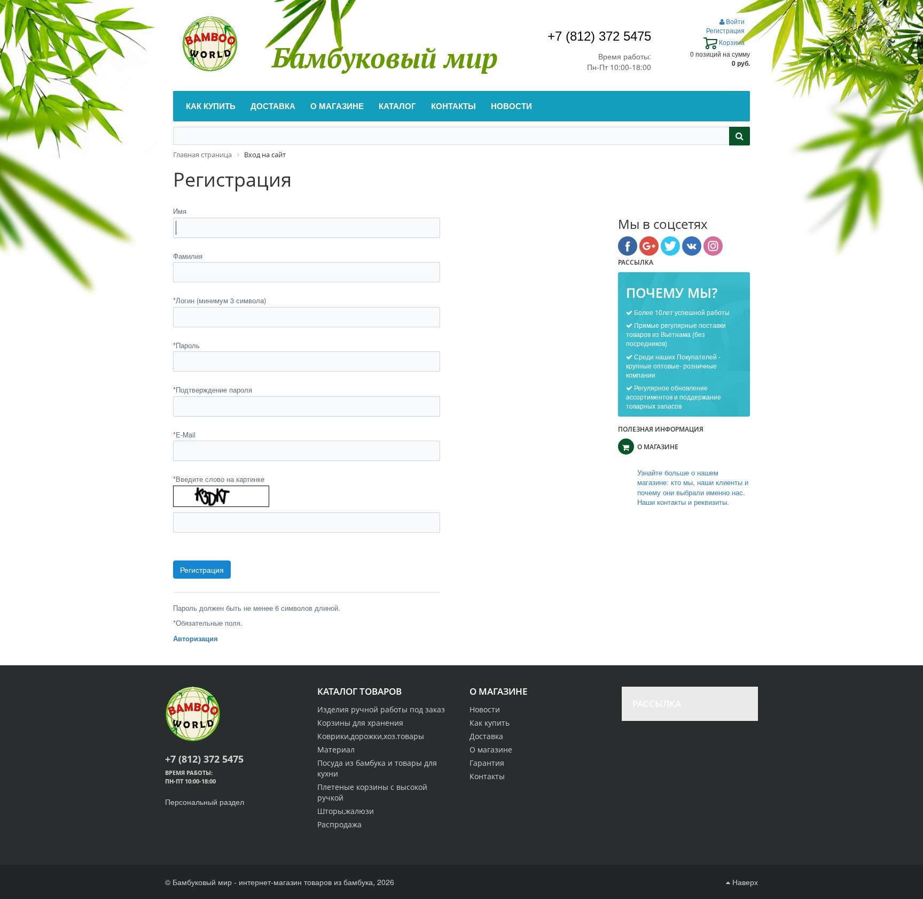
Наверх (744, 882)
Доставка (486, 736)
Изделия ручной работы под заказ (381, 709)
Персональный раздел (204, 801)
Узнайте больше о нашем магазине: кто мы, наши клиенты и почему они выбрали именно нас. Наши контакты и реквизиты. (692, 488)
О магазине (491, 749)
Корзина (731, 42)
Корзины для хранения (360, 723)
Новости (485, 709)
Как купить (490, 723)
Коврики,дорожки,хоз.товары (370, 736)
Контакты (487, 776)
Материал (336, 749)
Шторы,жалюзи (345, 811)
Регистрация (725, 30)
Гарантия (487, 763)
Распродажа (339, 824)
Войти (734, 21)
